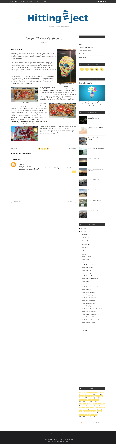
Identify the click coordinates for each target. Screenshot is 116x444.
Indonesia (82, 403)
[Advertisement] (89, 347)
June (83, 254)
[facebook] (96, 1)
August (84, 247)
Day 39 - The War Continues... (89, 311)
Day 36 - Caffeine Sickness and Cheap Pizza (93, 320)
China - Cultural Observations (86, 47)
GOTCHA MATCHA (31, 1)
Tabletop (99, 411)
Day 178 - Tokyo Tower (94, 210)
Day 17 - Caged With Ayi (94, 200)
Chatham (82, 396)
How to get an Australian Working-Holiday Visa (95, 117)
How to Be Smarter (86, 83)
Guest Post (86, 400)
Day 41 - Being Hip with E (88, 306)
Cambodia (96, 392)
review (94, 407)
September (85, 244)
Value (91, 415)
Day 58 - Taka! (85, 259)
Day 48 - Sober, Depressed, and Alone (91, 287)
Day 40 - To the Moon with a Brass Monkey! (92, 309)
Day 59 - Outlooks (86, 256)
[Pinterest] (97, 69)
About (39, 1)
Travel (81, 415)
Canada (102, 392)
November (85, 237)
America (82, 392)
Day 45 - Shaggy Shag (87, 295)
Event (81, 400)
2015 (82, 231)
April (83, 330)
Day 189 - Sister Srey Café (95, 179)
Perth (89, 407)
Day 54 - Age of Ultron (87, 270)
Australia (87, 392)
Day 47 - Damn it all (87, 289)
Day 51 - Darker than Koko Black (90, 278)
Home (11, 1)
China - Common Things (85, 50)
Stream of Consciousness (89, 411)
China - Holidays (83, 57)
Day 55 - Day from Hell (87, 267)
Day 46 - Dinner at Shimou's (89, 292)
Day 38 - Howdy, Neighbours (89, 314)
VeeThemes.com (69, 439)
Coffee (91, 396)
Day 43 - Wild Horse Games (89, 300)
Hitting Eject (54, 439)
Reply (74, 171)
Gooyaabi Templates (62, 441)
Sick (81, 411)
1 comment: (72, 148)
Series (102, 407)
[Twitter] (87, 69)
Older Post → (70, 201)
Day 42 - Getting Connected (88, 303)
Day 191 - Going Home (94, 158)
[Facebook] (82, 69)
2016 (82, 228)
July (83, 251)
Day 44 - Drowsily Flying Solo (89, 298)
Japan (87, 403)
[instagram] (100, 1)
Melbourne (95, 403)
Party (85, 407)
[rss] (103, 1)
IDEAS (16, 1)
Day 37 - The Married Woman (89, 317)
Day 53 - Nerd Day (86, 273)
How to (92, 400)
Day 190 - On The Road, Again (96, 148)
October (84, 241)
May (83, 327)
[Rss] (102, 69)
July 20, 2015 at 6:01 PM (25, 166)
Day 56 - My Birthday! (87, 265)
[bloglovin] (102, 1)
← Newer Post (17, 201)
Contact (45, 1)
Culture (22, 1)
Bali (92, 392)
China (86, 396)
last (91, 403)
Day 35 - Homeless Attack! (88, 322)
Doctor (100, 396)
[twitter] (98, 1)
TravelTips (86, 415)
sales (98, 407)
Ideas (80, 44)
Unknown (21, 164)
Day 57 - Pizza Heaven (87, 262)
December (85, 234)
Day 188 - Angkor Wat (94, 190)
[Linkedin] (92, 69)
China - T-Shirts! (83, 54)
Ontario (81, 407)
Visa (95, 415)
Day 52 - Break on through (88, 276)
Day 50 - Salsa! (85, 281)
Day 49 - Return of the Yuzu (88, 284)
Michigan (102, 403)
